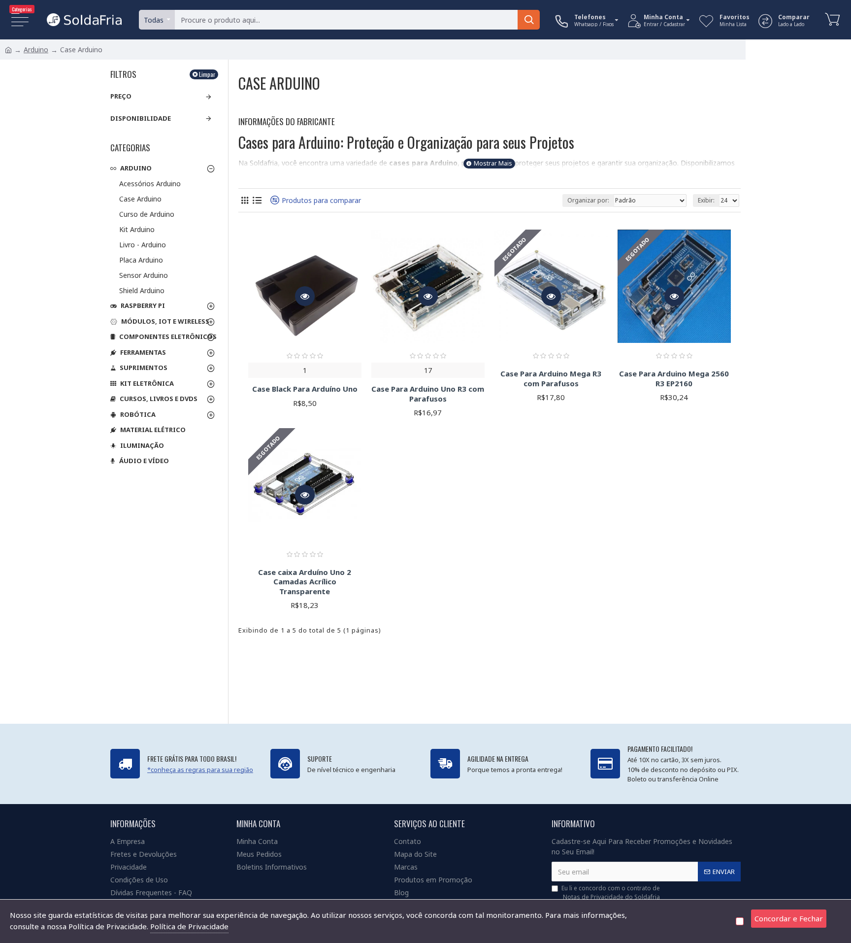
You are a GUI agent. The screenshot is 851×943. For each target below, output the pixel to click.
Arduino (36, 49)
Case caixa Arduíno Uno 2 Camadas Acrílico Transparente (304, 582)
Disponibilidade (140, 118)
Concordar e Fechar (788, 918)
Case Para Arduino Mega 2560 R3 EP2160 (674, 378)
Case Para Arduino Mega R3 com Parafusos (550, 378)
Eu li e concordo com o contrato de (610, 892)
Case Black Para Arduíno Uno (305, 389)
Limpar (207, 74)
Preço (120, 96)
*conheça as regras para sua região (200, 769)
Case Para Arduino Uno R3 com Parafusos (427, 394)
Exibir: (706, 200)
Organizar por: (588, 200)
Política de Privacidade (189, 926)
